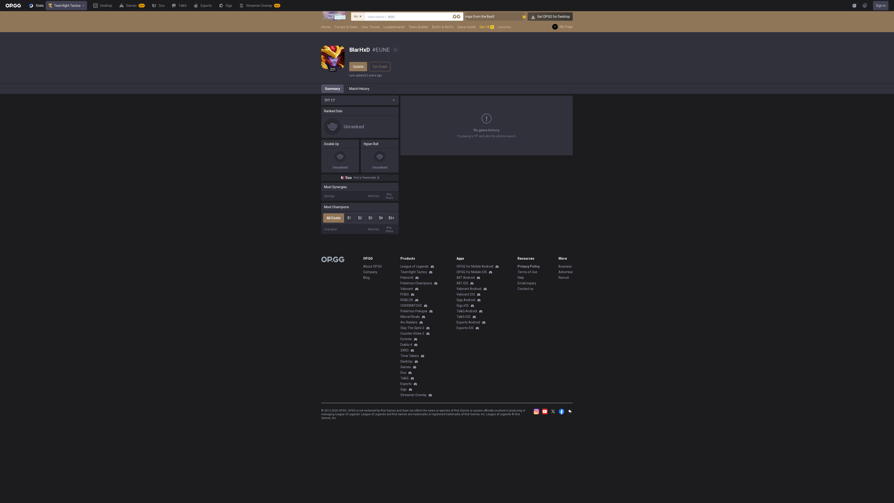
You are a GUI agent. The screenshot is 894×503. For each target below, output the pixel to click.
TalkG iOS (464, 317)
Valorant (406, 289)
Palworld (406, 277)
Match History (359, 89)
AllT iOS (462, 283)
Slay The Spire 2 (412, 328)
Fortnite (406, 339)
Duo (403, 372)
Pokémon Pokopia (413, 311)
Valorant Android (469, 289)
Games (405, 367)
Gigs (403, 389)
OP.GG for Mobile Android (475, 266)
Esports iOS (465, 328)
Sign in (881, 5)
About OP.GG (372, 266)
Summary (332, 89)
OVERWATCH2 (411, 305)
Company (370, 272)
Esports (406, 384)
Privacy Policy (529, 266)
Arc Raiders (408, 322)
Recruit (564, 277)
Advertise (566, 272)
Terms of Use (527, 272)
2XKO (404, 350)
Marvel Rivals (410, 317)
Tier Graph (379, 66)
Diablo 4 (406, 345)
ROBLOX (406, 300)
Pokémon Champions (416, 283)
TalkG (404, 378)
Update (358, 66)
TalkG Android (467, 311)
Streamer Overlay (413, 395)
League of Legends (414, 266)
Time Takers (409, 356)
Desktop (406, 361)
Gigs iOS (463, 305)
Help (521, 277)
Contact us (525, 289)
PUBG (404, 294)
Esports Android (468, 322)
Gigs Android (466, 300)
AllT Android (466, 277)
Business (565, 266)
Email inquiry (527, 283)
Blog (366, 277)
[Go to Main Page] (13, 5)
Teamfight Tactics (67, 5)
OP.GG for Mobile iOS (472, 272)
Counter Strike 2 (412, 333)
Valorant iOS (466, 294)
